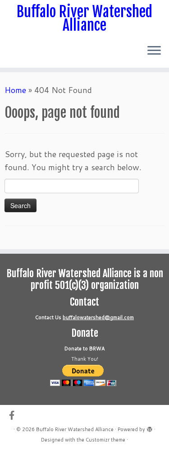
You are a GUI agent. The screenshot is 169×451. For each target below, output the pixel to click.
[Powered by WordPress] (149, 427)
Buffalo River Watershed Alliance (84, 19)
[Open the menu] (154, 51)
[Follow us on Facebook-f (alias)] (14, 415)
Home (15, 90)
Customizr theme (105, 439)
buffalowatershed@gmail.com (98, 317)
